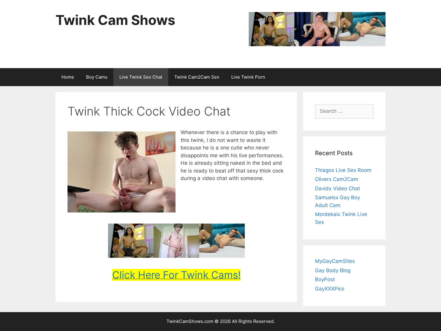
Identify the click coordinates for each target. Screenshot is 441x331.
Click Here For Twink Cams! (176, 275)
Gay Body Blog (332, 270)
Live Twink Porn (248, 77)
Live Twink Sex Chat (140, 77)
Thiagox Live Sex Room (343, 170)
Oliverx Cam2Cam (336, 179)
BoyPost (325, 279)
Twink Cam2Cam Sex (196, 77)
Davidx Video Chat (337, 188)
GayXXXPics (329, 289)
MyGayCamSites (335, 261)
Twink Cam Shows (115, 20)
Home (68, 77)
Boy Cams (96, 77)
